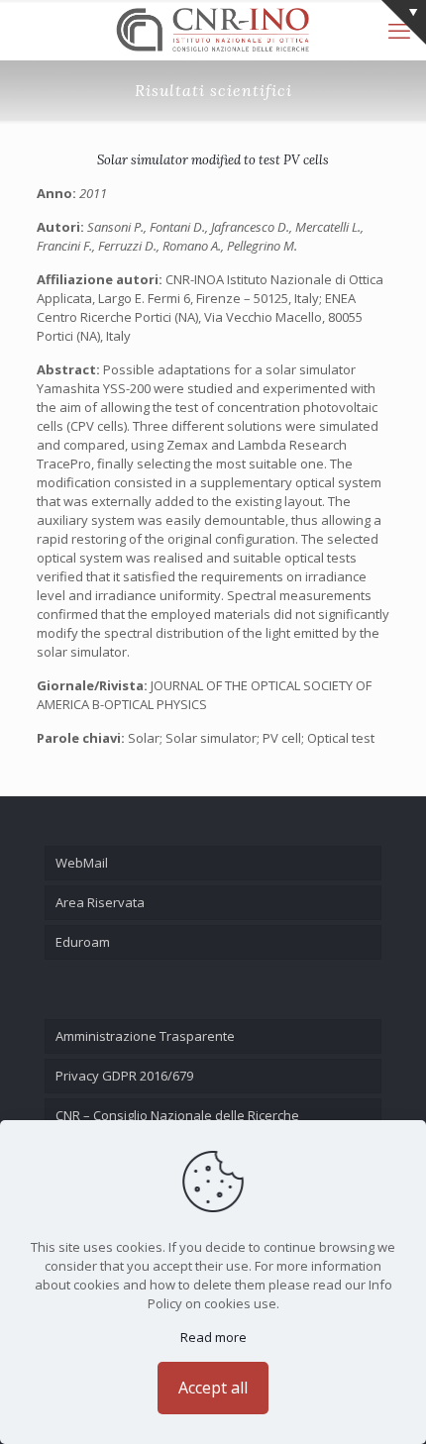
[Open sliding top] (403, 22)
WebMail (81, 863)
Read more (213, 1337)
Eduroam (82, 942)
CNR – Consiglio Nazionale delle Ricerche (177, 1115)
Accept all (213, 1387)
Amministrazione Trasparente (145, 1036)
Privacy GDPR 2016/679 (124, 1075)
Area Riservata (100, 902)
